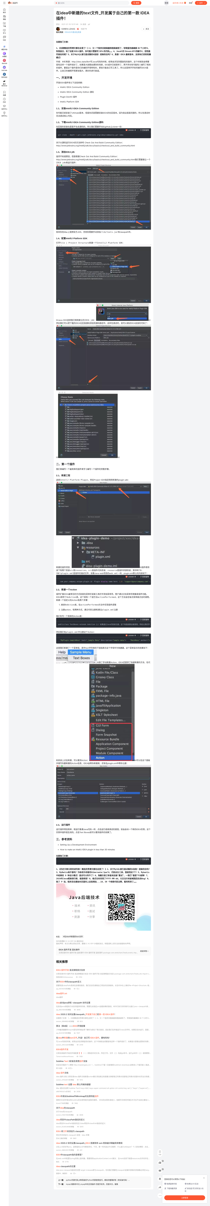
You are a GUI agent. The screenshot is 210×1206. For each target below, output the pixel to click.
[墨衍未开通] (88, 24)
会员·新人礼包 (178, 3)
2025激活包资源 (73, 32)
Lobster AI (132, 130)
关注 (147, 29)
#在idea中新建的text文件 (73, 936)
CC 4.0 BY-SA (90, 943)
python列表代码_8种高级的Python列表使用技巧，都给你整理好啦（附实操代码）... (98, 1180)
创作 (201, 3)
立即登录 (184, 1198)
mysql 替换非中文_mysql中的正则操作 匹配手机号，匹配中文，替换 (92, 1184)
